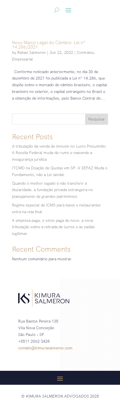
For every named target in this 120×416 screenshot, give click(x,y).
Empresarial (22, 59)
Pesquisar (96, 119)
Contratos (85, 52)
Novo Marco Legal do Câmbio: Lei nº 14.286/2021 (48, 45)
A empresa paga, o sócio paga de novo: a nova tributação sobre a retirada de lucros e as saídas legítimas (53, 227)
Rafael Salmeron (31, 52)
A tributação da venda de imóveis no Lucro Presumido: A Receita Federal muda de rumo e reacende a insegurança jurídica (59, 153)
